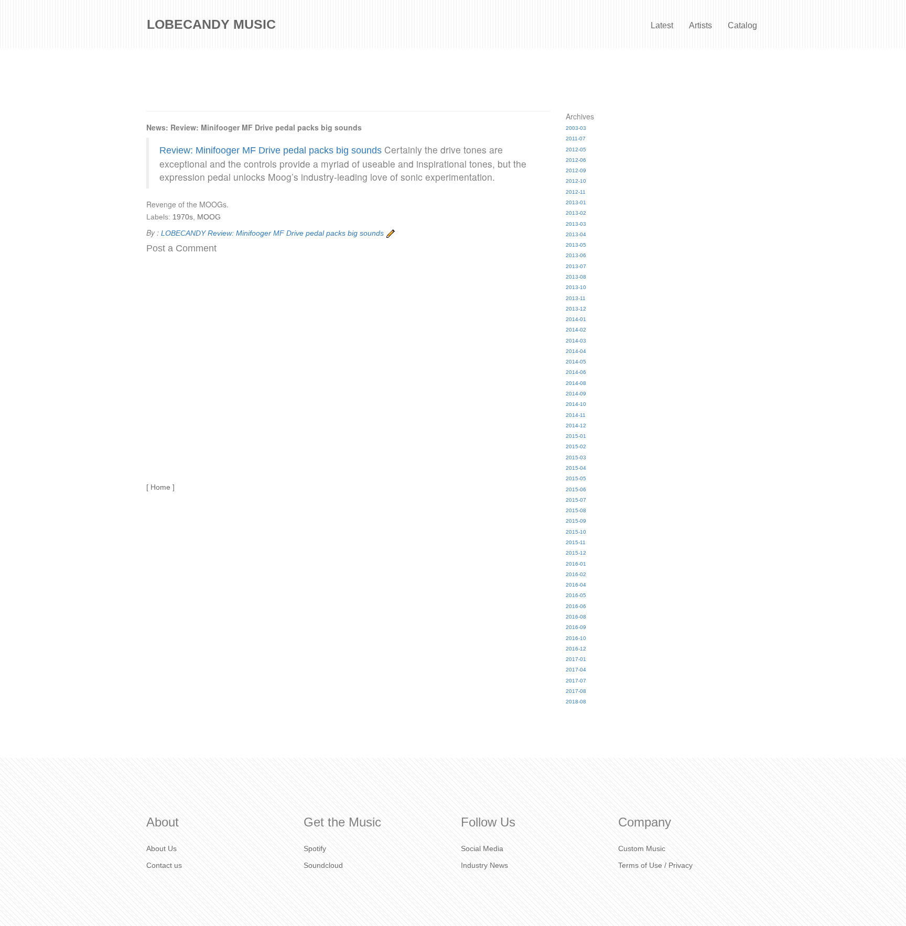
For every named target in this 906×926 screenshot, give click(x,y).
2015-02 (576, 446)
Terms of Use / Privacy (655, 865)
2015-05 (576, 478)
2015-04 (576, 468)
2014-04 (576, 351)
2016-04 (576, 585)
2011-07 (576, 138)
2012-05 (576, 149)
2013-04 (576, 234)
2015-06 (576, 489)
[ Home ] (160, 487)
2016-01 (576, 564)
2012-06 (576, 160)
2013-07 (576, 266)
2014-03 (576, 341)
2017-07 (576, 681)
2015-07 (576, 500)
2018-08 (576, 701)
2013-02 (576, 213)
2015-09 (576, 521)
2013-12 (576, 309)
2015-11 (576, 542)
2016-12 (576, 649)
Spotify (315, 848)
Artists (700, 25)
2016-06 (576, 606)
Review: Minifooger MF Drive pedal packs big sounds (270, 150)
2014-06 (576, 372)
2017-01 (576, 659)
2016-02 (576, 574)
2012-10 (576, 181)
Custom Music (641, 848)
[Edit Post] (390, 233)
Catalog (742, 25)
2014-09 (576, 393)
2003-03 (576, 128)
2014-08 (576, 383)
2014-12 (576, 425)
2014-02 (576, 330)
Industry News (484, 865)
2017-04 (576, 670)
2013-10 (576, 287)
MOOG (209, 217)
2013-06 (576, 255)
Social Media (482, 848)
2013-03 (576, 224)
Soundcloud (323, 865)
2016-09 (576, 627)
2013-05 (576, 245)
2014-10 (576, 404)
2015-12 (576, 553)
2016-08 (576, 617)
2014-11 (576, 415)
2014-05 (576, 362)
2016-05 (576, 595)
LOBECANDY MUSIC (211, 24)
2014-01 (576, 319)
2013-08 (576, 277)
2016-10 (576, 638)
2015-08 (576, 510)
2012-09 (576, 170)
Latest (662, 25)
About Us (161, 848)
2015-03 (576, 457)
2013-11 (576, 298)
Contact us (164, 865)
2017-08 (576, 691)
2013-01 (576, 202)
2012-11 (576, 192)
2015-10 (576, 532)
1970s (182, 217)
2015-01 (576, 436)
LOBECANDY (183, 233)
